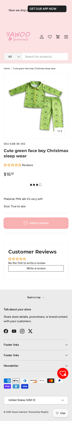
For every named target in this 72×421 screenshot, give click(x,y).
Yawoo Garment (20, 412)
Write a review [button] (36, 268)
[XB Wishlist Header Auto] (50, 37)
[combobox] (36, 56)
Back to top (34, 297)
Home (7, 68)
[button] (13, 165)
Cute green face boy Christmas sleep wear (34, 68)
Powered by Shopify (38, 412)
